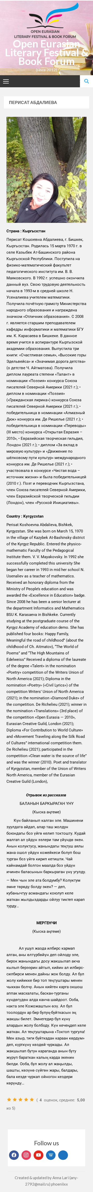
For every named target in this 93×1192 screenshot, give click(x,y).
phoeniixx (59, 1184)
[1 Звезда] (9, 1099)
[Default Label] (38, 1155)
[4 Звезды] (26, 1099)
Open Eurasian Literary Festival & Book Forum (46, 52)
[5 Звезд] (31, 1099)
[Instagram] (26, 1155)
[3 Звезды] (20, 1099)
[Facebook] (14, 1155)
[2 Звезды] (14, 1099)
